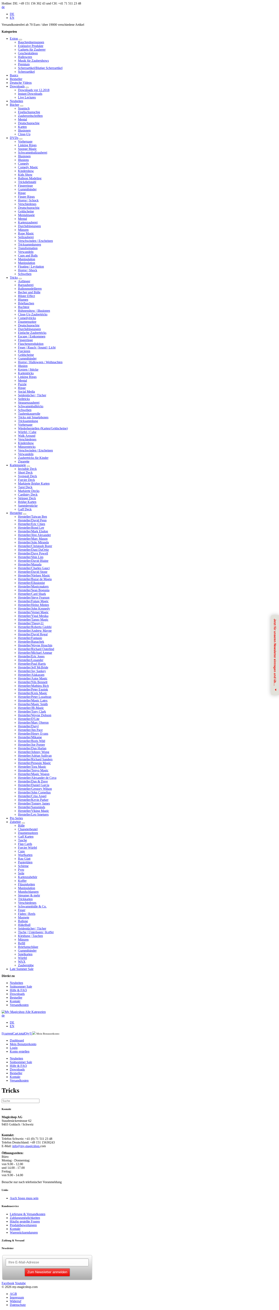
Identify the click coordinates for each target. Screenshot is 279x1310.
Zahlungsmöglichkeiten (25, 1217)
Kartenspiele (18, 465)
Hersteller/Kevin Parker (33, 799)
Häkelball (24, 925)
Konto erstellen (19, 1051)
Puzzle (22, 384)
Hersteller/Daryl (28, 726)
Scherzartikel (26, 71)
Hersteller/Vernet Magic (33, 612)
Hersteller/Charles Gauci (34, 568)
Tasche (22, 840)
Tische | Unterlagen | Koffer (36, 932)
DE (12, 14)
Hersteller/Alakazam (31, 674)
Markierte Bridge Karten (34, 483)
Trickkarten (25, 899)
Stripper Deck (27, 498)
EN (12, 17)
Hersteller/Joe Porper (31, 744)
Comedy (23, 163)
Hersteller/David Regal (33, 634)
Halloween (25, 57)
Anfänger (24, 281)
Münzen (23, 229)
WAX (22, 961)
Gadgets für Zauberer (32, 49)
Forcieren (24, 351)
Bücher (14, 104)
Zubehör (15, 822)
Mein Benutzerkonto (23, 1044)
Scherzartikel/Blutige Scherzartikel (40, 68)
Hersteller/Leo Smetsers (33, 814)
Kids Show (25, 174)
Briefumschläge (28, 947)
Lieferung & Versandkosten (27, 1214)
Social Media (26, 391)
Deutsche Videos (21, 82)
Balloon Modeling (29, 178)
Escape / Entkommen (31, 336)
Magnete (23, 917)
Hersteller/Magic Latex (33, 700)
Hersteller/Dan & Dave (33, 781)
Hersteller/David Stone (32, 571)
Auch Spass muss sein (24, 1198)
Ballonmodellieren (30, 288)
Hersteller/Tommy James (34, 803)
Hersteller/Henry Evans (33, 733)
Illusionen (24, 130)
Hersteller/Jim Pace (30, 730)
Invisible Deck (27, 469)
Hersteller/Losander (30, 660)
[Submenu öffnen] (20, 39)
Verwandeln (25, 252)
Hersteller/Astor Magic (32, 678)
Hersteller (16, 513)
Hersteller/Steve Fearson (33, 597)
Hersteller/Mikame (30, 737)
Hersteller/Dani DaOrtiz (33, 549)
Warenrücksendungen (24, 1232)
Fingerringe (25, 185)
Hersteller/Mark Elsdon (33, 531)
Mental (22, 119)
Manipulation (26, 259)
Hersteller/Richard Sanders (35, 759)
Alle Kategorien (35, 1012)
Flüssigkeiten (26, 884)
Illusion (23, 366)
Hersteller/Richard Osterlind (36, 649)
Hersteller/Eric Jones (31, 656)
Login (14, 1048)
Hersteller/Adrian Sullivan (35, 755)
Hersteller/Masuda (29, 564)
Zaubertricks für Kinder (33, 457)
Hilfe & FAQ (18, 990)
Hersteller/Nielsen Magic (34, 575)
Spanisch (24, 108)
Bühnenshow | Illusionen (34, 310)
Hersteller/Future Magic (33, 601)
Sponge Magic (27, 149)
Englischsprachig (29, 112)
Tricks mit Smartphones (33, 417)
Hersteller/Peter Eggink (33, 689)
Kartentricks (26, 373)
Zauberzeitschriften (30, 115)
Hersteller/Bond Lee (31, 527)
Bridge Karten (27, 502)
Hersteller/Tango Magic (33, 619)
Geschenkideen (28, 53)
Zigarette (23, 461)
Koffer (22, 880)
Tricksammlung (28, 421)
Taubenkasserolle (29, 413)
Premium (24, 64)
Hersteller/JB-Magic (31, 708)
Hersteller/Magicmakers (33, 586)
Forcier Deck (26, 480)
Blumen (23, 299)
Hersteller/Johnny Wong (33, 752)
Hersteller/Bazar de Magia (35, 579)
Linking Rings (27, 145)
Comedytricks (27, 318)
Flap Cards (25, 844)
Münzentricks (27, 446)
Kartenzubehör (27, 877)
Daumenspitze (27, 321)
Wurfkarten (25, 855)
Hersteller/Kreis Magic (32, 693)
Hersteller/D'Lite (28, 719)
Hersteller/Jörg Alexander (34, 535)
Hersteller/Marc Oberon (33, 722)
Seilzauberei (26, 237)
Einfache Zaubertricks (32, 332)
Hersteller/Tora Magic (32, 766)
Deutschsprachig (28, 123)
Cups (21, 851)
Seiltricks (24, 399)
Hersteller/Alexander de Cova (37, 777)
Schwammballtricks (30, 406)
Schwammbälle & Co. (32, 906)
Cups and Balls (28, 255)
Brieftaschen (26, 303)
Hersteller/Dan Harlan (32, 748)
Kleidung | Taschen (30, 936)
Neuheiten (16, 101)
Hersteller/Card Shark (32, 594)
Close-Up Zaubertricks (32, 314)
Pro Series (16, 818)
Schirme (23, 866)
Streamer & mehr (29, 895)
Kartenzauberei (28, 222)
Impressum (17, 1297)
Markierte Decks (28, 491)
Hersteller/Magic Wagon (33, 774)
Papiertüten (25, 862)
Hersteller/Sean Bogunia (33, 590)
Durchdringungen (29, 226)
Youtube (20, 1283)
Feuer (21, 910)
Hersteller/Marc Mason (33, 538)
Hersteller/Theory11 (31, 623)
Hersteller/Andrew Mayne (35, 630)
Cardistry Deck (28, 494)
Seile (21, 873)
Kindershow (26, 171)
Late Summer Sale (21, 969)
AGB (13, 1293)
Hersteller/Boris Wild (31, 741)
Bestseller (16, 79)
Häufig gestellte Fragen (25, 1221)
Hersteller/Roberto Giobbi (34, 627)
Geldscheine (26, 211)
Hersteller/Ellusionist (31, 583)
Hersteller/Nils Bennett (32, 682)
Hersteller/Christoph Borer (35, 546)
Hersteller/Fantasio (30, 638)
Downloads (17, 86)
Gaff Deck (25, 509)
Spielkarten (25, 954)
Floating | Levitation (31, 266)
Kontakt (15, 1001)
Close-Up (24, 134)
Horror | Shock (27, 270)
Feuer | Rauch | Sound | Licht (37, 347)
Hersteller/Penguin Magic (34, 763)
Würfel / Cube (27, 432)
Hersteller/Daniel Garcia (33, 785)
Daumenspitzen (28, 833)
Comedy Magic (28, 167)
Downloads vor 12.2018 (33, 90)
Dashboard (17, 1040)
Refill (21, 943)
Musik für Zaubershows (33, 60)
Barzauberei (25, 285)
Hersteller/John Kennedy (34, 608)
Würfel (22, 958)
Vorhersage (25, 141)
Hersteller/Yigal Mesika (33, 616)
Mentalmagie (26, 215)
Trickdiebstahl (27, 182)
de (3, 7)
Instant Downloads (30, 93)
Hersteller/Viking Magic (33, 811)
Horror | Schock (28, 200)
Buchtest (23, 307)
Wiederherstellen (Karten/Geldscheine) (43, 428)
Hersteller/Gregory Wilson (35, 788)
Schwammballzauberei (32, 152)
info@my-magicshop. (26, 1146)
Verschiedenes (27, 204)
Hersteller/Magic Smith (33, 704)
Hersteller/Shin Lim (30, 557)
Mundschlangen (28, 891)
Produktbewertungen (23, 1225)
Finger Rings (26, 196)
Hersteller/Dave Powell (33, 553)
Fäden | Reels (26, 913)
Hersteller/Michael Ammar (35, 652)
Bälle (21, 825)
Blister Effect (26, 296)
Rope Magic (26, 233)
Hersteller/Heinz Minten (33, 605)
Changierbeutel (28, 829)
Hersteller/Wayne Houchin (35, 645)
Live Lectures (27, 97)
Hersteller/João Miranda (33, 542)
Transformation (28, 248)
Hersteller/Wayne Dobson (34, 715)
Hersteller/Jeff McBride (33, 667)
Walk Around (26, 435)
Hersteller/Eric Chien (31, 524)
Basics (14, 75)
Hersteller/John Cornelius (34, 792)
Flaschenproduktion (31, 343)
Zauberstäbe (26, 965)
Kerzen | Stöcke (28, 369)
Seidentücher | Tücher (32, 395)
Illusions (23, 160)
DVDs (14, 138)
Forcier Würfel (27, 847)
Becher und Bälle (29, 292)
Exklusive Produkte (30, 46)
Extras (14, 38)
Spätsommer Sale (21, 986)
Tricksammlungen (29, 244)
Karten (22, 127)
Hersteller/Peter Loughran (34, 697)
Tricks (14, 277)
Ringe (22, 193)
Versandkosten (19, 1005)
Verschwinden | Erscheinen (35, 241)
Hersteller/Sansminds (31, 807)
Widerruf (15, 1301)
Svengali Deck (27, 476)
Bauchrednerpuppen (31, 42)
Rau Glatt (24, 858)
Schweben (24, 274)
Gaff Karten (25, 836)
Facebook (8, 1283)
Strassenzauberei (28, 402)
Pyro (21, 869)
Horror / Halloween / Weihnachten (40, 362)
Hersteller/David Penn (32, 520)
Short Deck (25, 472)
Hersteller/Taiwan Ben (32, 516)
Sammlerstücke (28, 505)
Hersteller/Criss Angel (32, 796)
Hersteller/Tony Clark (32, 711)
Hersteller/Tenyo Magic (33, 770)
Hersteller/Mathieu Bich (33, 685)
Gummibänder (27, 189)
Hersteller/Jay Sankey (32, 671)
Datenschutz (18, 1305)
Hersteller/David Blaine (33, 560)
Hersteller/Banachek (31, 641)
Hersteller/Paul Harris (32, 663)
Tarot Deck (25, 487)
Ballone (23, 921)
